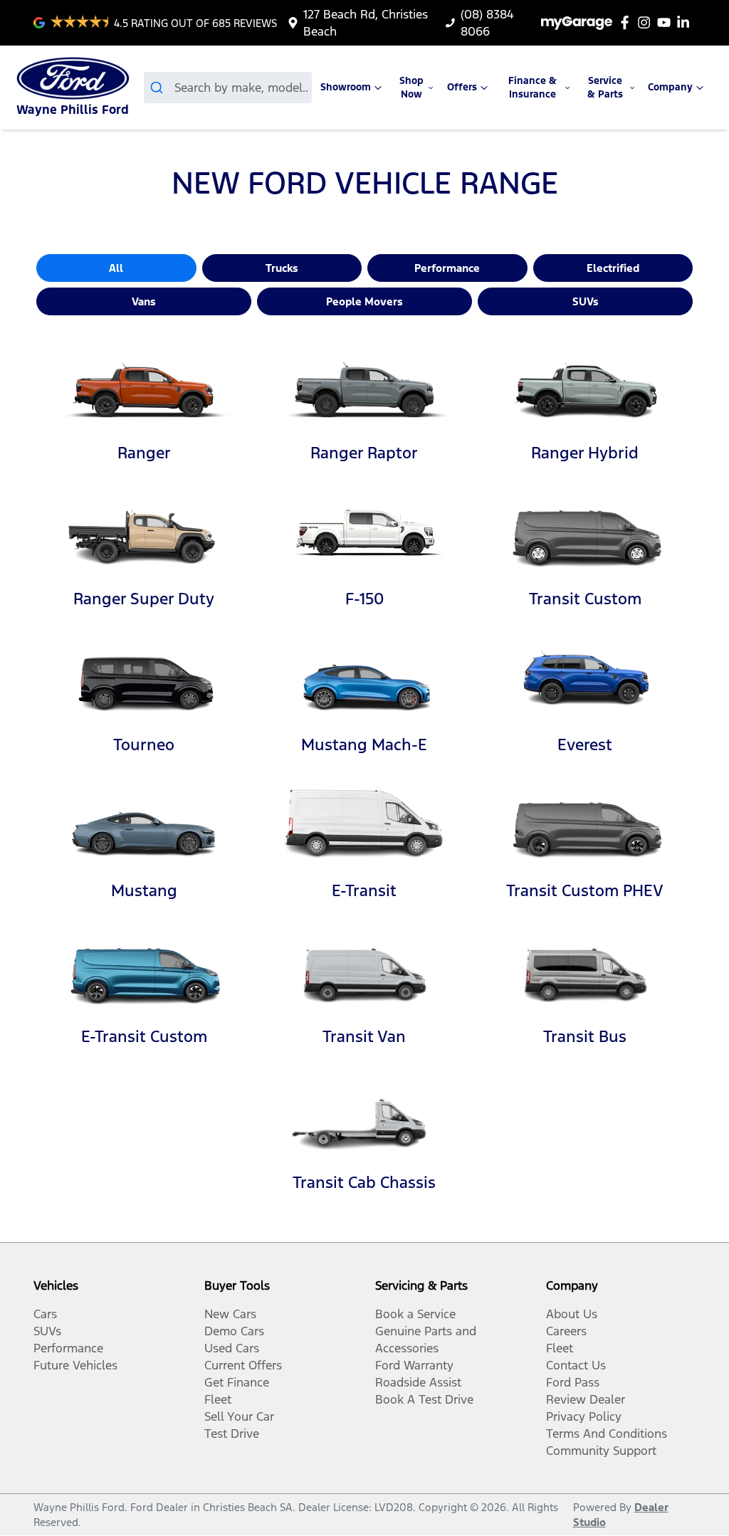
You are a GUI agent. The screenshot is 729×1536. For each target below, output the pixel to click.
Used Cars (231, 1348)
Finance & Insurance (532, 87)
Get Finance (236, 1382)
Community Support (601, 1450)
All (116, 268)
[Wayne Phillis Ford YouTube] (666, 22)
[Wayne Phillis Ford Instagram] (646, 22)
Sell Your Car (239, 1416)
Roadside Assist (418, 1382)
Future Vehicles (75, 1365)
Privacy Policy (584, 1416)
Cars (45, 1314)
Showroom (345, 87)
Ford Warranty (414, 1365)
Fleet (217, 1399)
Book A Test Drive (424, 1399)
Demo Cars (234, 1331)
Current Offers (243, 1365)
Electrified (613, 268)
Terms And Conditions (606, 1433)
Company (670, 87)
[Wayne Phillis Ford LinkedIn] (686, 22)
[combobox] (228, 87)
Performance (447, 268)
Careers (566, 1331)
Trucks (282, 268)
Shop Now (411, 87)
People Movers (364, 301)
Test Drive (231, 1433)
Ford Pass (572, 1382)
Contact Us (576, 1365)
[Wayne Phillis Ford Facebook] (627, 22)
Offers (462, 87)
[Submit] (159, 87)
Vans (144, 301)
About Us (571, 1314)
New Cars (230, 1314)
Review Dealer (585, 1399)
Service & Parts (605, 87)
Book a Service (415, 1314)
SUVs (585, 301)
